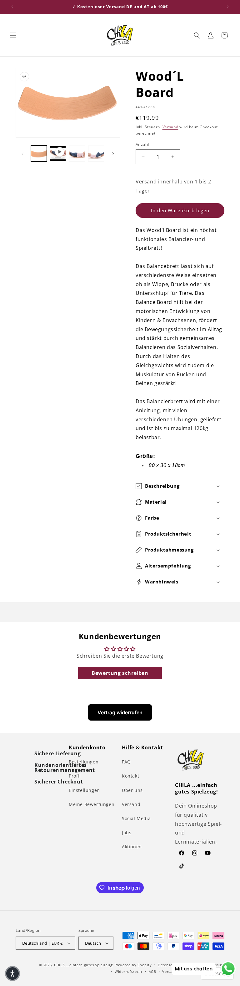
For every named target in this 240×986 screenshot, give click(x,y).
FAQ (126, 762)
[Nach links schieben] (22, 154)
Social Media (136, 818)
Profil (75, 776)
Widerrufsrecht (128, 971)
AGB (152, 971)
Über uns (132, 790)
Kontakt (130, 776)
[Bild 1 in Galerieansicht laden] (39, 154)
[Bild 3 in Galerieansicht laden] (96, 154)
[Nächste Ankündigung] (228, 7)
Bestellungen (83, 762)
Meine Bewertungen (91, 804)
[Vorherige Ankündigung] (12, 7)
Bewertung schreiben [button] (120, 673)
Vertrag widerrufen (120, 712)
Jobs (126, 832)
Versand (170, 127)
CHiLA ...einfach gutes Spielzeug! (83, 965)
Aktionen (132, 847)
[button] (13, 35)
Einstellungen (84, 790)
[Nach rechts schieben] (113, 154)
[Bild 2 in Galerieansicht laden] (77, 154)
